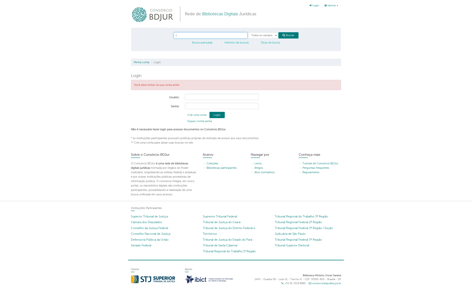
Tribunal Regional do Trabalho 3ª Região (301, 216)
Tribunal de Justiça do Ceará (221, 222)
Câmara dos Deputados (146, 222)
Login (315, 5)
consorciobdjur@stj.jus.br (326, 283)
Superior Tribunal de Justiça (149, 216)
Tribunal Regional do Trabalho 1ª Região (229, 251)
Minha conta (141, 62)
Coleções (212, 163)
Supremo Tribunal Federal (220, 216)
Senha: (175, 106)
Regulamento (310, 172)
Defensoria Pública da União (150, 239)
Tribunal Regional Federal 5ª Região (298, 239)
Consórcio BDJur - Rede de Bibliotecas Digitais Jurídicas (152, 14)
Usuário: (174, 97)
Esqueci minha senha (199, 121)
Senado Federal (141, 245)
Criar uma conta (196, 115)
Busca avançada (202, 42)
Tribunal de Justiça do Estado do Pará (227, 239)
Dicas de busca (270, 42)
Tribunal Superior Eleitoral (292, 245)
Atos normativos (264, 172)
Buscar (289, 35)
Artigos (258, 167)
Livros (258, 163)
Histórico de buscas (236, 42)
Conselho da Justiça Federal (149, 228)
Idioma (331, 5)
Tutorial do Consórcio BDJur (320, 163)
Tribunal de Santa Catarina (220, 245)
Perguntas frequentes (315, 167)
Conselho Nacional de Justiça (150, 233)
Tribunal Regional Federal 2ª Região (298, 222)
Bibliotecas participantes (221, 167)
